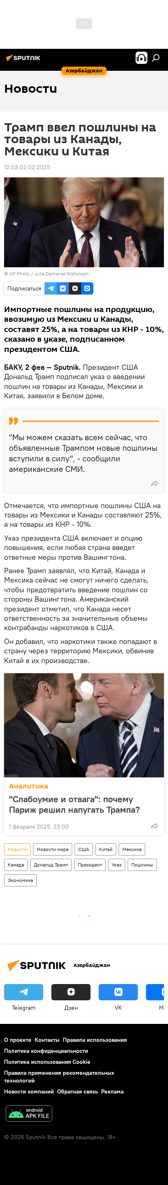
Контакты (47, 1039)
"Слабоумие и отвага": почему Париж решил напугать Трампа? (74, 804)
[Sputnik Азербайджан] (24, 61)
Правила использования (95, 1039)
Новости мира (53, 849)
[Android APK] (29, 1114)
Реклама (112, 1091)
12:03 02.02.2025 (27, 167)
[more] (154, 483)
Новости (17, 849)
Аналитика (28, 786)
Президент (90, 865)
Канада (16, 865)
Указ (117, 865)
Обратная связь (77, 1091)
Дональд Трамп (51, 865)
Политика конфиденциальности (46, 1050)
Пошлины (142, 865)
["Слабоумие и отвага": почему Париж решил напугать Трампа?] (84, 725)
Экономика (20, 880)
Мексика (131, 849)
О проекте (17, 1039)
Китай (106, 849)
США (83, 849)
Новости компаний (29, 1091)
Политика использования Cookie (47, 1061)
